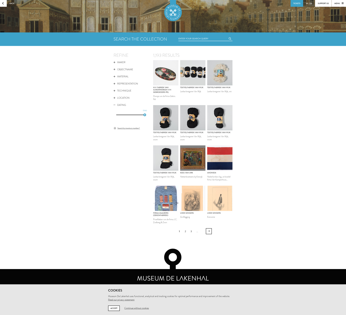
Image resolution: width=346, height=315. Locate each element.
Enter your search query (187, 36)
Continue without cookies (136, 308)
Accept (113, 308)
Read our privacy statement (121, 299)
